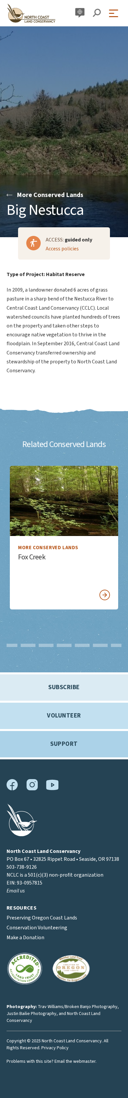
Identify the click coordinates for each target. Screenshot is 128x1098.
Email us (16, 890)
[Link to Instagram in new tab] (32, 789)
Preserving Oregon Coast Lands (42, 917)
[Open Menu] (115, 13)
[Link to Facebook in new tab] (12, 789)
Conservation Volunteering (37, 927)
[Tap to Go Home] (31, 13)
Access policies (62, 248)
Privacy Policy (55, 1048)
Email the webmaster (75, 1061)
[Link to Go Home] (22, 834)
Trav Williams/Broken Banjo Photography (77, 1006)
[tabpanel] (64, 537)
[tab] (10, 645)
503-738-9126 (22, 867)
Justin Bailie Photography (31, 1013)
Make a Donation (25, 937)
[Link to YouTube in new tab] (52, 788)
